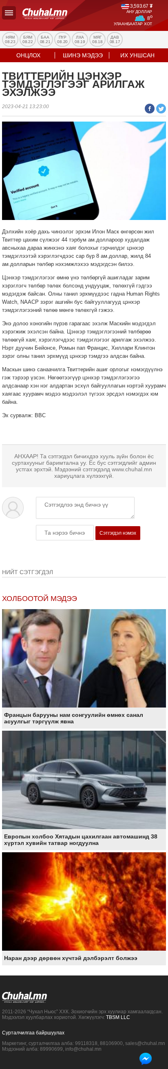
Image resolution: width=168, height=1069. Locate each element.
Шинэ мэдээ (83, 55)
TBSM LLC (118, 1017)
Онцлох (28, 55)
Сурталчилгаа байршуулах (33, 1033)
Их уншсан (137, 55)
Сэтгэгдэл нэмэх (117, 533)
